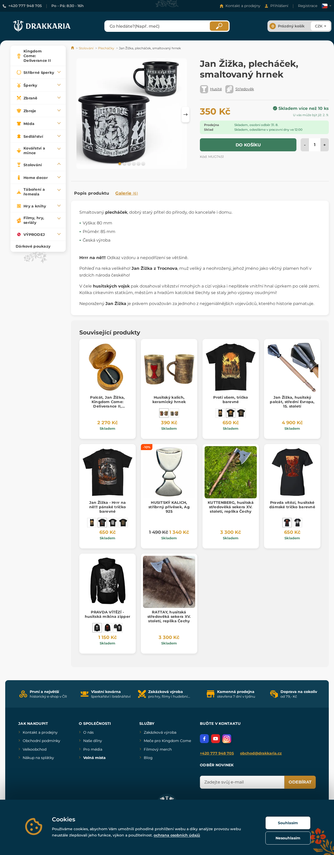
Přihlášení (279, 5)
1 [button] (119, 163)
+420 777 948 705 (25, 5)
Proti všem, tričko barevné (230, 399)
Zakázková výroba (160, 732)
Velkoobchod (34, 749)
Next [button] (185, 114)
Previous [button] (77, 114)
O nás (88, 732)
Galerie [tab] (126, 193)
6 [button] (143, 163)
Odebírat (300, 782)
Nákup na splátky (38, 757)
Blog (148, 757)
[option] (131, 114)
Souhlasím (288, 823)
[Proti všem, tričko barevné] (230, 413)
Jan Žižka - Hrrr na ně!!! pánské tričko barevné (107, 507)
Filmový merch (158, 749)
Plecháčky (106, 48)
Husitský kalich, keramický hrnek (169, 399)
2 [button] (124, 163)
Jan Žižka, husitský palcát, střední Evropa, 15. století (292, 402)
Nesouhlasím (288, 838)
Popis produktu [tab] (91, 193)
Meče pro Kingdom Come (167, 740)
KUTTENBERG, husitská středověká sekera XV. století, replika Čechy (231, 507)
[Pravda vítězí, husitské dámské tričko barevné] (287, 522)
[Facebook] (204, 738)
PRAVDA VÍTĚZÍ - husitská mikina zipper (107, 614)
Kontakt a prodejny (242, 5)
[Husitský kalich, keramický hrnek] (164, 413)
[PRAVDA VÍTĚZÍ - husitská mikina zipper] (97, 627)
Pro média (92, 749)
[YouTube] (215, 738)
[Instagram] (226, 738)
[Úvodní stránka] (73, 48)
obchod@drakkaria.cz (261, 753)
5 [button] (138, 163)
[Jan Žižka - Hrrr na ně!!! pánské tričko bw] (112, 522)
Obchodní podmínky (41, 740)
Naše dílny (92, 740)
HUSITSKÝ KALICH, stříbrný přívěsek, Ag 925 (169, 507)
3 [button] (129, 163)
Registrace (307, 5)
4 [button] (133, 163)
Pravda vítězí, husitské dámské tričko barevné (292, 504)
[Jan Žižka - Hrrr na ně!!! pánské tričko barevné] (102, 522)
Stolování (86, 48)
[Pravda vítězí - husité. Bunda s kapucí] (118, 627)
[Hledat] (219, 26)
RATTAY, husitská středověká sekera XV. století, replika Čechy (169, 616)
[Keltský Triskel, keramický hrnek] (174, 413)
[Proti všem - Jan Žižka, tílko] (220, 413)
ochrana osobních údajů (177, 835)
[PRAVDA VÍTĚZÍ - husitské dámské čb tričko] (297, 522)
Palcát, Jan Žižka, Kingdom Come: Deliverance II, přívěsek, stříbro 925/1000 (107, 406)
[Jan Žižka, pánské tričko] (241, 413)
